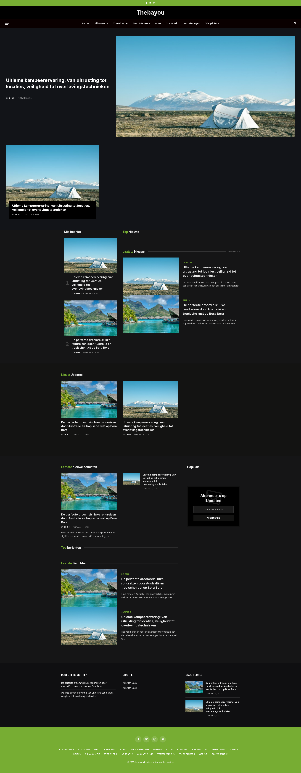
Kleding (182, 749)
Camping (188, 262)
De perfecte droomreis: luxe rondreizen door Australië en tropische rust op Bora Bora (91, 343)
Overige (233, 749)
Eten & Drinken (141, 23)
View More (233, 251)
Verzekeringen (192, 23)
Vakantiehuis (145, 754)
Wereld (203, 754)
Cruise (123, 749)
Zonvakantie (120, 23)
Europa (157, 749)
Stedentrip (172, 23)
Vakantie (127, 754)
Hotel (169, 749)
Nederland (218, 749)
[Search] (294, 23)
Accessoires (66, 749)
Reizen (86, 23)
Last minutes (199, 749)
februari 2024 (130, 687)
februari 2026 (130, 682)
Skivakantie (101, 23)
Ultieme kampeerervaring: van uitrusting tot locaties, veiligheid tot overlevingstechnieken (58, 83)
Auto (158, 23)
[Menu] (7, 23)
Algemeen (84, 749)
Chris (12, 98)
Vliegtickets (212, 23)
